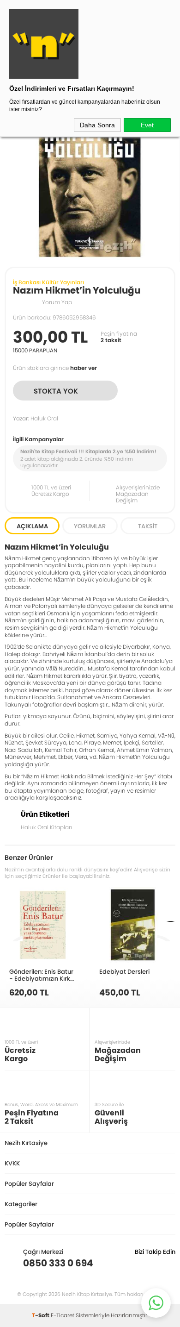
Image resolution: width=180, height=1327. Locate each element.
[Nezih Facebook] (168, 1263)
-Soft (41, 1315)
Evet (147, 125)
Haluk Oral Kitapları (46, 827)
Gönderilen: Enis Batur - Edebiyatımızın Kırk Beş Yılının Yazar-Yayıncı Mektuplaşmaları (41, 975)
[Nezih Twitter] (154, 1263)
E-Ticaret (62, 1315)
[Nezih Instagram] (139, 1263)
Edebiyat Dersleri (124, 971)
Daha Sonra (97, 125)
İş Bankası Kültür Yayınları (48, 282)
